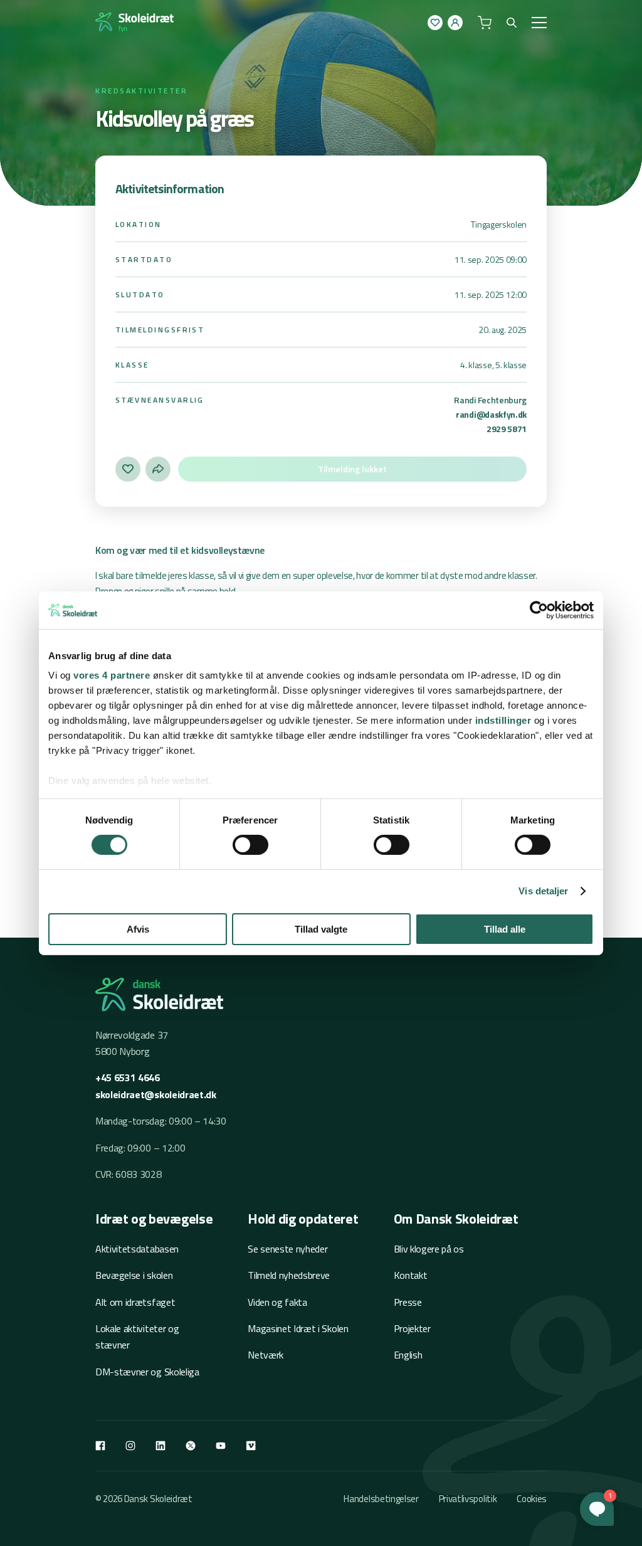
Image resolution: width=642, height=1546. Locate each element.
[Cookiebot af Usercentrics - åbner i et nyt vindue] (539, 609)
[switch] (250, 845)
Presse (408, 1302)
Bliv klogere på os (429, 1248)
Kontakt (411, 1275)
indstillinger (503, 720)
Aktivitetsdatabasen (137, 1248)
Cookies (532, 1498)
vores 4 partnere (111, 675)
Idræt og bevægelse (154, 1218)
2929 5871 (507, 428)
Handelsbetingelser (381, 1498)
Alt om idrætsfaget (135, 1302)
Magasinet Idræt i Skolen (298, 1328)
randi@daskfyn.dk (491, 414)
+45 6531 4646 (127, 1077)
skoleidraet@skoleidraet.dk (155, 1094)
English (408, 1354)
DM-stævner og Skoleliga (147, 1371)
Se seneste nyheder (287, 1248)
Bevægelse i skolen (133, 1275)
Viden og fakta (277, 1302)
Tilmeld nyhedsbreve (289, 1275)
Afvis (138, 929)
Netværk (265, 1354)
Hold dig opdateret (303, 1218)
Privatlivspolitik (468, 1498)
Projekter (412, 1328)
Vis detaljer (543, 891)
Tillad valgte (321, 929)
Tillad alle (504, 929)
